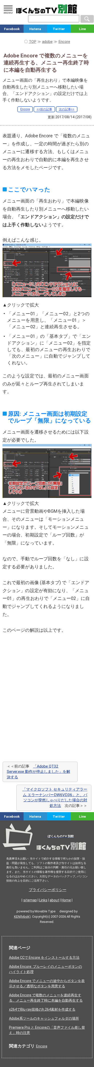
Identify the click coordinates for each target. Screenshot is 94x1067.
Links (43, 900)
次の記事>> (66, 109)
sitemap (30, 900)
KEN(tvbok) (22, 916)
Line (82, 29)
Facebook (12, 29)
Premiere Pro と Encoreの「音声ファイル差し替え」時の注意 (47, 1030)
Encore (25, 109)
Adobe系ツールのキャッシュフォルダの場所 (44, 1018)
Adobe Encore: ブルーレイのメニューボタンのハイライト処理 (45, 969)
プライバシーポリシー (47, 890)
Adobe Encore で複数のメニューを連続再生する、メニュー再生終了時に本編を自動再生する (46, 997)
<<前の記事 (44, 109)
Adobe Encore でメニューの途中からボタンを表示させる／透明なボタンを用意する (47, 983)
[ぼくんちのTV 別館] (47, 851)
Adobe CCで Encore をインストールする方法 (44, 957)
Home (66, 900)
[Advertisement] (47, 706)
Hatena (35, 29)
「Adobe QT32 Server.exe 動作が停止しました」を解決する (38, 771)
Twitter (59, 29)
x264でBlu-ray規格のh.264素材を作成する (42, 1009)
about (54, 900)
